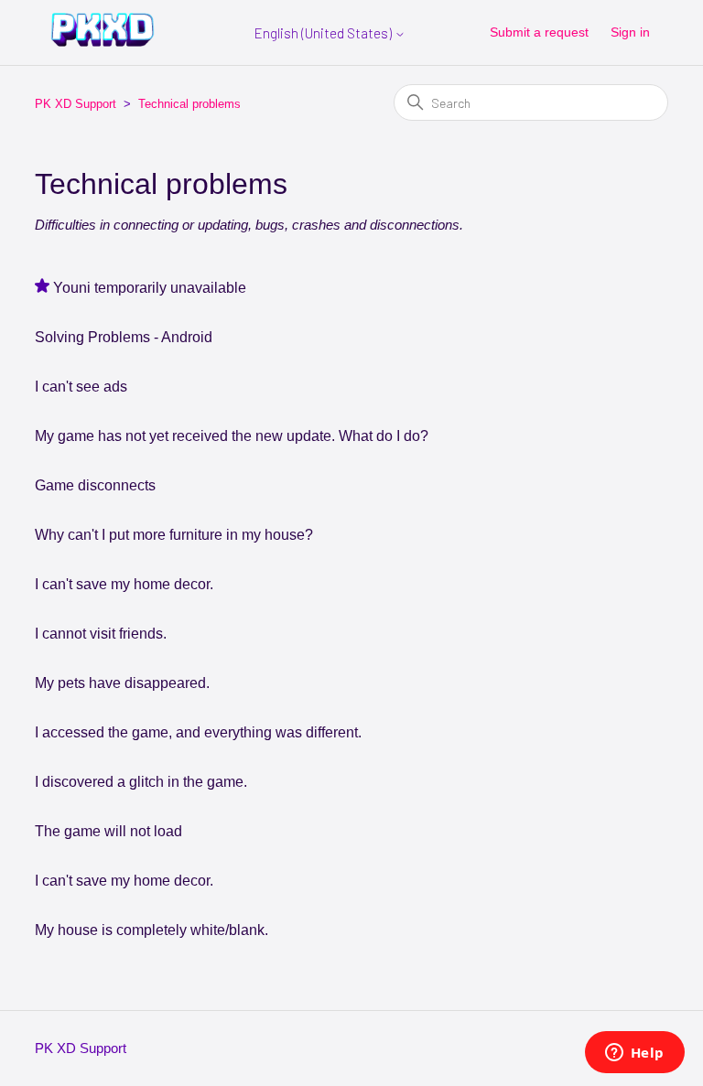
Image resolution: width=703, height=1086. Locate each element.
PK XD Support (75, 104)
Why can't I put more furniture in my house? (174, 535)
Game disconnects (95, 485)
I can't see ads (81, 386)
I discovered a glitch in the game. (141, 782)
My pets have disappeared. (122, 683)
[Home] (102, 41)
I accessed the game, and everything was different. (198, 732)
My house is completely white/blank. (151, 930)
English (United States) (324, 33)
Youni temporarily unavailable (149, 288)
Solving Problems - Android (123, 337)
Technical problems (189, 104)
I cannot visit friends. (101, 633)
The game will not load (108, 831)
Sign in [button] (630, 32)
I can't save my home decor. (124, 584)
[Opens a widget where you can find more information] (634, 1054)
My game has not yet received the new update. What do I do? (231, 436)
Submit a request (539, 32)
